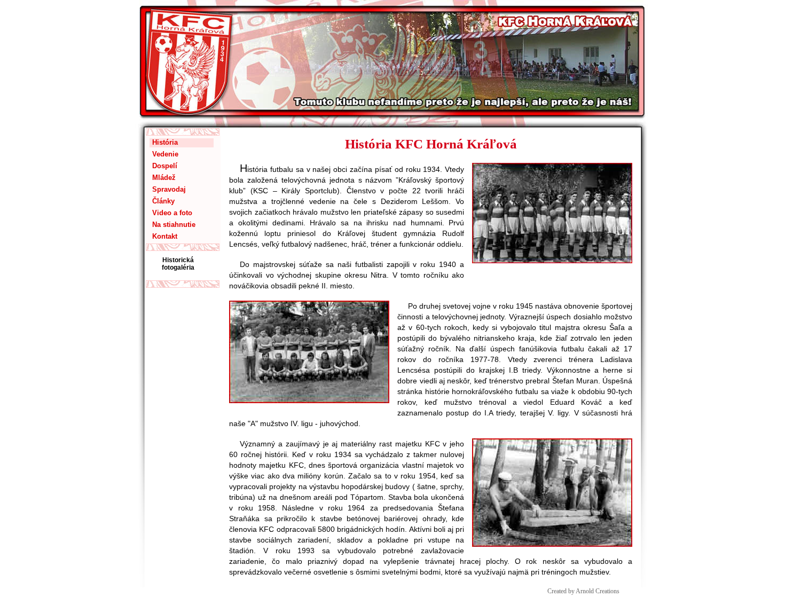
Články (163, 201)
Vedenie (165, 154)
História (165, 142)
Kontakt (164, 236)
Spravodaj (169, 189)
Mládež (164, 178)
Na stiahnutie (173, 225)
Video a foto (172, 213)
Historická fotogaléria (178, 263)
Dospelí (164, 166)
